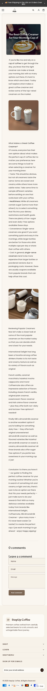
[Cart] (43, 10)
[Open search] (33, 10)
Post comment (16, 593)
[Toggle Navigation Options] (3, 10)
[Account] (38, 10)
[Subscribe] (42, 670)
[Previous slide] (2, 3)
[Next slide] (44, 3)
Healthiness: (15, 201)
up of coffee (15, 63)
